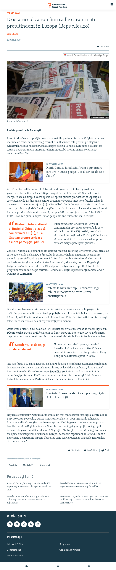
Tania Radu (12, 34)
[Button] (103, 47)
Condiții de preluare (69, 550)
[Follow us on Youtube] (17, 524)
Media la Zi (14, 13)
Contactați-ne (14, 550)
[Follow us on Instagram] (24, 524)
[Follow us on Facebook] (10, 524)
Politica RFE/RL (15, 544)
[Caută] (89, 566)
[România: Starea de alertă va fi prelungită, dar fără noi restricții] (26, 397)
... (78, 239)
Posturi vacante (15, 556)
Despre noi (64, 544)
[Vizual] (26, 566)
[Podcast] (58, 566)
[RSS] (31, 524)
